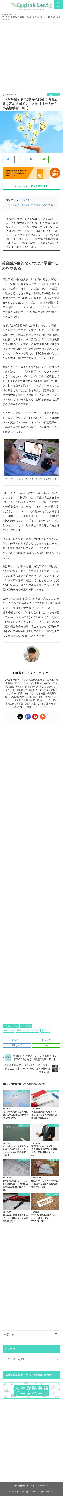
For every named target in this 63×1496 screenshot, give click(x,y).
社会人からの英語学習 (29, 1030)
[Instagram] (28, 717)
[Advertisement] (31, 55)
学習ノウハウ (12, 1026)
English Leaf (29, 1492)
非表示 (24, 200)
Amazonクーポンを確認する (31, 186)
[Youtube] (35, 717)
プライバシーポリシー (38, 1486)
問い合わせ (20, 1486)
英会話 (47, 1030)
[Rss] (43, 717)
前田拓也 (27, 1026)
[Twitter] (20, 717)
